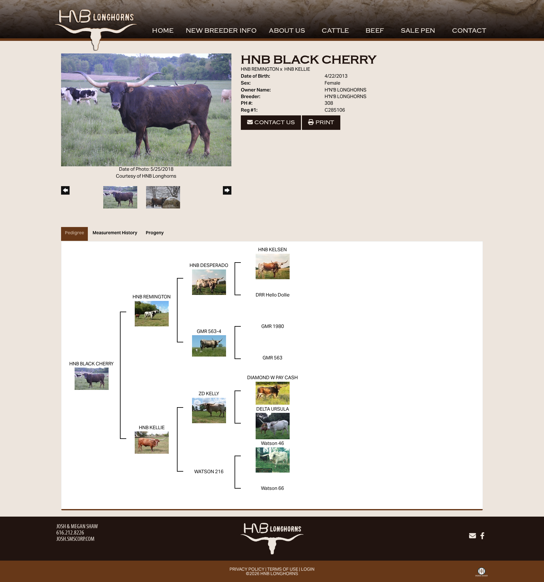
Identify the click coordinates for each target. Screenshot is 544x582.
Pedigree (74, 233)
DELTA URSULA (272, 409)
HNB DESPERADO (209, 266)
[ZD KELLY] (209, 410)
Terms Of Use (282, 569)
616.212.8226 (70, 532)
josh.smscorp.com (75, 538)
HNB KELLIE (297, 69)
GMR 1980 (272, 327)
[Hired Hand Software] (481, 574)
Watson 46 (272, 444)
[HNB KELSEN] (273, 266)
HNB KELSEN (272, 250)
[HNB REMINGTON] (152, 313)
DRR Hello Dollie (273, 295)
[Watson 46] (273, 460)
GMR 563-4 (209, 332)
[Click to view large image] (146, 110)
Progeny (155, 233)
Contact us (274, 122)
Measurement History (115, 233)
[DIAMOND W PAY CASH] (273, 393)
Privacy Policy (247, 569)
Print (324, 122)
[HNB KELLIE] (152, 443)
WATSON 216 (209, 472)
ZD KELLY (209, 394)
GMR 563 (272, 358)
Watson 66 (272, 489)
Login (307, 569)
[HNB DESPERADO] (209, 282)
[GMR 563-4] (209, 346)
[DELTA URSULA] (273, 426)
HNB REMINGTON (260, 69)
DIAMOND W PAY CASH (272, 378)
